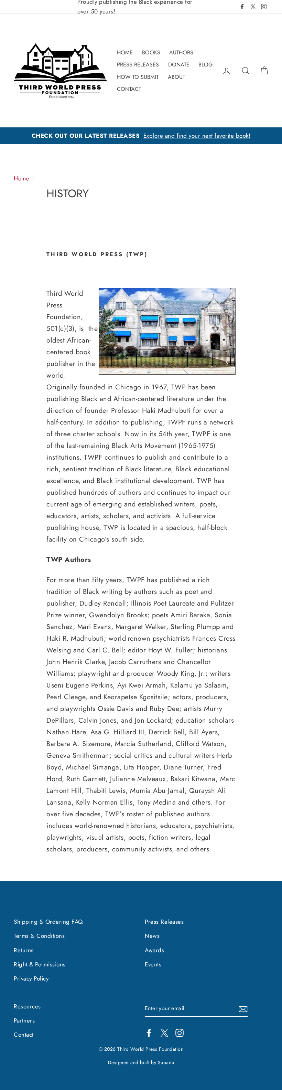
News (152, 936)
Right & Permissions (40, 964)
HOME (125, 52)
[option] (141, 136)
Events (153, 964)
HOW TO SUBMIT (138, 77)
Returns (24, 950)
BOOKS (151, 52)
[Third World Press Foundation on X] (164, 1032)
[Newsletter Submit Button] (243, 1009)
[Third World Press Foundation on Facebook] (149, 1032)
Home (21, 178)
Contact (24, 1034)
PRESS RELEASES (138, 65)
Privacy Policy (31, 978)
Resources (27, 1006)
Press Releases (164, 922)
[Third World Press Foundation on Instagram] (179, 1032)
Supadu (166, 1062)
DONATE (178, 65)
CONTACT (129, 89)
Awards (154, 950)
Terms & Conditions (39, 936)
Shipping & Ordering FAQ (48, 922)
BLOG (205, 65)
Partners (24, 1020)
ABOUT (176, 77)
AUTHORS (181, 52)
